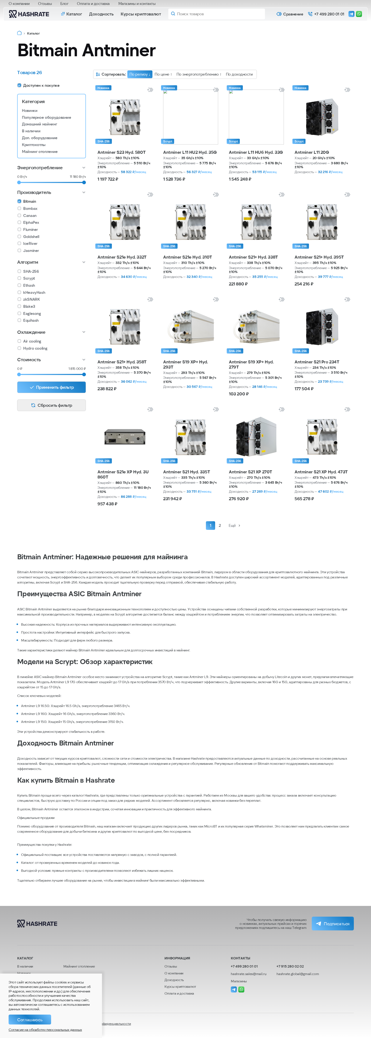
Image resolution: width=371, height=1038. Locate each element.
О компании (19, 3)
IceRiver (30, 243)
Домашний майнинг (39, 124)
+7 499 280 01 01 (329, 14)
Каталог (74, 13)
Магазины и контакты (137, 3)
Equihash (31, 320)
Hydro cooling (35, 348)
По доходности (239, 74)
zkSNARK (31, 299)
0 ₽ (19, 368)
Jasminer (31, 250)
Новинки (29, 110)
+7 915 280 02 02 (290, 966)
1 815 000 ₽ (77, 368)
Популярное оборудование (46, 117)
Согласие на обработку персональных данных (45, 1030)
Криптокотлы (34, 145)
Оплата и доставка (93, 3)
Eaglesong (32, 313)
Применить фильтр (55, 387)
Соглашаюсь (29, 1019)
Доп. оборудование (40, 138)
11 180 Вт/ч (78, 176)
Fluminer (30, 229)
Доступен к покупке (41, 85)
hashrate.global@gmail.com (298, 974)
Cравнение (293, 14)
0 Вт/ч (22, 176)
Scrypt (29, 278)
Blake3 (29, 306)
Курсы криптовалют (141, 13)
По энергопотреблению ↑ (199, 74)
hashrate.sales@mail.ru (248, 974)
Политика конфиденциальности (106, 1024)
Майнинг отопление (40, 151)
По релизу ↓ (140, 74)
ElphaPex (31, 222)
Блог (64, 3)
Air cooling (32, 341)
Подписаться (337, 923)
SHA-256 (31, 271)
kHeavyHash (34, 292)
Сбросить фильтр (55, 405)
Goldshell (31, 236)
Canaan (29, 215)
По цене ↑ (163, 74)
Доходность (101, 13)
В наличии (31, 131)
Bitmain (29, 201)
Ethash (29, 285)
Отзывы (45, 3)
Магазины (239, 981)
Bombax (30, 208)
